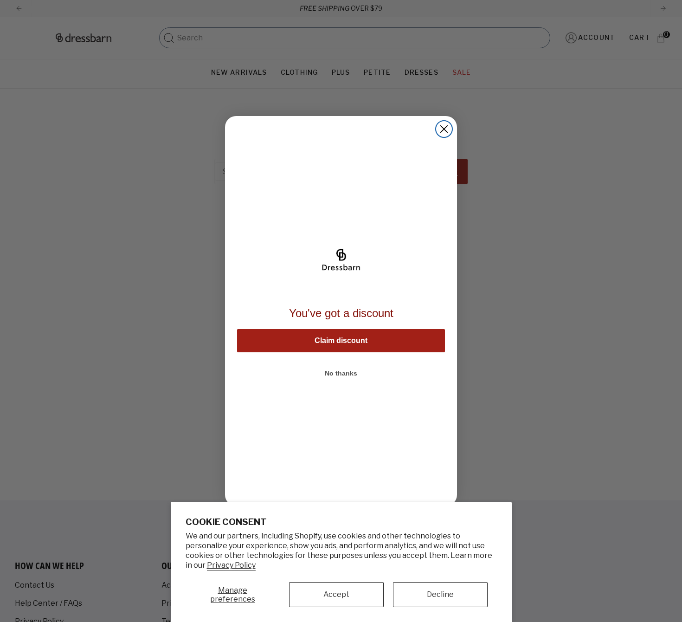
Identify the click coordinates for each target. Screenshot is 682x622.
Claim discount (341, 340)
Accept (336, 594)
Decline (440, 594)
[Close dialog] (444, 129)
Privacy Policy (231, 565)
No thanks (341, 373)
